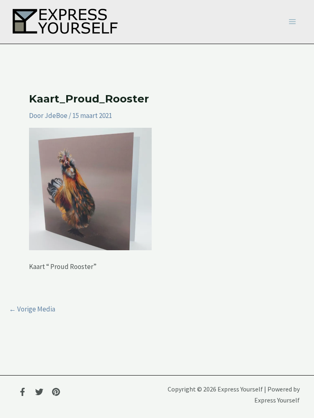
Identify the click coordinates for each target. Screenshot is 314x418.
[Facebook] (22, 392)
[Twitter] (39, 392)
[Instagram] (56, 392)
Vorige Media (32, 309)
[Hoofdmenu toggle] (292, 22)
